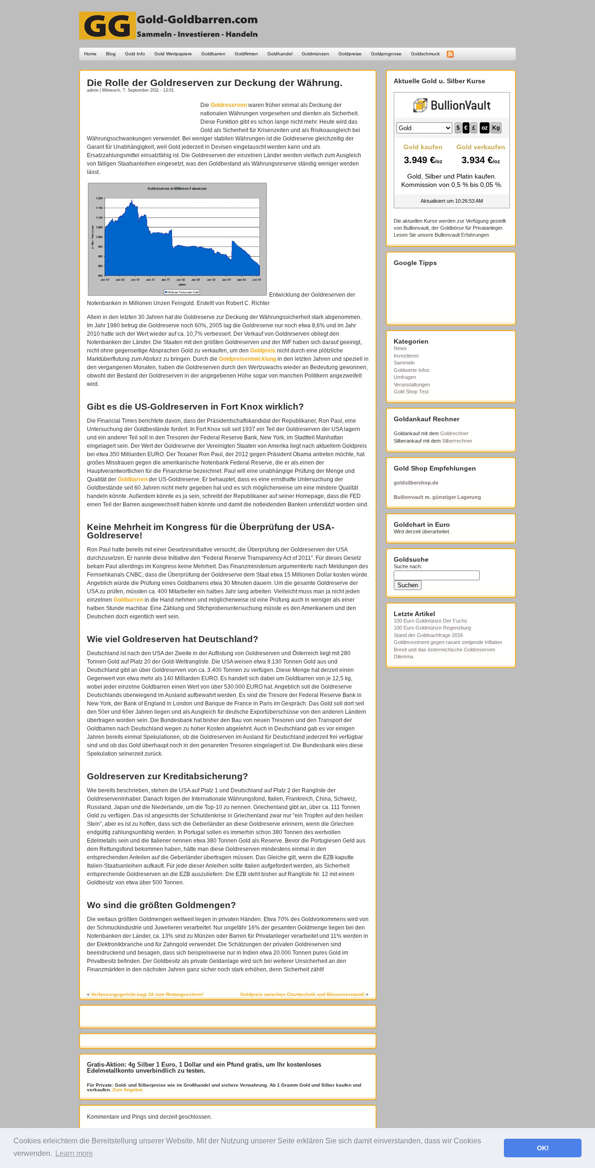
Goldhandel (279, 53)
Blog (111, 53)
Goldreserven (229, 105)
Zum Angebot (126, 1089)
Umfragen (405, 377)
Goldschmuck (425, 53)
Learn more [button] (74, 1153)
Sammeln (404, 362)
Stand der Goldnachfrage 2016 (428, 635)
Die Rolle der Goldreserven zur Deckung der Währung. (215, 82)
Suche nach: (408, 566)
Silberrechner (457, 441)
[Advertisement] (141, 115)
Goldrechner (454, 433)
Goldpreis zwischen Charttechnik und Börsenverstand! (302, 994)
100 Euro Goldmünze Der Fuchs (430, 621)
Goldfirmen (246, 53)
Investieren (406, 355)
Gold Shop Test (411, 391)
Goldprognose (386, 53)
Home (90, 53)
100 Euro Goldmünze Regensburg (432, 627)
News (400, 348)
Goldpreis (263, 350)
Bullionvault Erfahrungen (462, 235)
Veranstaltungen (412, 384)
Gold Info (135, 53)
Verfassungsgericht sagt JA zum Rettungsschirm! (147, 994)
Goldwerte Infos (412, 370)
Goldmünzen (315, 53)
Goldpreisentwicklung (247, 359)
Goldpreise (350, 53)
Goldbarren (213, 53)
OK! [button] (543, 1148)
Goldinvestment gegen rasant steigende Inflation (448, 642)
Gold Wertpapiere (173, 53)
